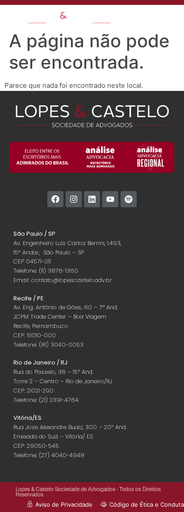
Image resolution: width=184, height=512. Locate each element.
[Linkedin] (92, 199)
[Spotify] (129, 199)
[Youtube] (110, 199)
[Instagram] (74, 199)
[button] (170, 19)
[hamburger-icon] (142, 15)
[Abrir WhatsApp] (161, 489)
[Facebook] (55, 199)
